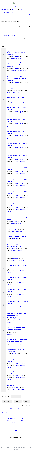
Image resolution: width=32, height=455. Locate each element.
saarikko (14, 230)
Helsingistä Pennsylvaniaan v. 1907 (16, 89)
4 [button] (20, 41)
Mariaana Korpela (17, 319)
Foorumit (22, 418)
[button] (30, 41)
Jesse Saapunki (16, 343)
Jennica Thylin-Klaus (17, 111)
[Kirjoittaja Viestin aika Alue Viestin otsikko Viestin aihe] (7, 401)
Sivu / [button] (10, 41)
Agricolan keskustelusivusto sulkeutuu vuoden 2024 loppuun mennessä (16, 52)
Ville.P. (14, 353)
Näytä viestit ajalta (5, 396)
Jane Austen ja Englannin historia (16, 236)
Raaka (13, 90)
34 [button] (27, 41)
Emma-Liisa (15, 248)
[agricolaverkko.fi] (16, 3)
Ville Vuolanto (15, 56)
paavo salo (15, 387)
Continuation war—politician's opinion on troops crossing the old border (17, 217)
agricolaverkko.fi (12, 418)
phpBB (17, 447)
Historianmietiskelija (17, 331)
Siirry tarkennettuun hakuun (8, 35)
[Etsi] (29, 26)
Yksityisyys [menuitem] (13, 422)
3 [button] (18, 41)
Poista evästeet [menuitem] (10, 420)
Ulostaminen (10, 228)
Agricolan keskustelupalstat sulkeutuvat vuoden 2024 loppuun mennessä (16, 64)
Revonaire (14, 221)
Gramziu (20, 451)
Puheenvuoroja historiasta (17, 84)
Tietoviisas (15, 238)
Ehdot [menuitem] (20, 422)
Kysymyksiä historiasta (16, 58)
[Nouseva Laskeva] (18, 401)
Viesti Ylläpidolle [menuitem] (22, 420)
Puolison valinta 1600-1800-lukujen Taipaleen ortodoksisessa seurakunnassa (16, 315)
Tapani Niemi (15, 101)
